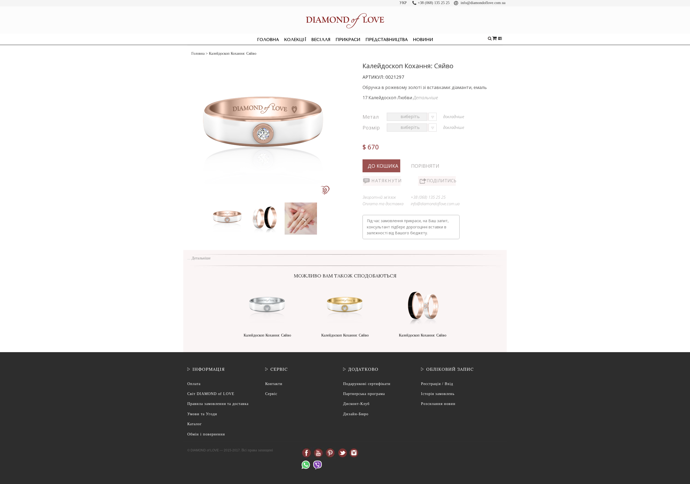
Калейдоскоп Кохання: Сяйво (267, 335)
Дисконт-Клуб (356, 404)
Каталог (194, 424)
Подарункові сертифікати (367, 384)
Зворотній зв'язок (379, 197)
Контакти (273, 384)
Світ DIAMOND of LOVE (210, 394)
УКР (403, 3)
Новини (423, 39)
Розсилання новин (438, 404)
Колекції (295, 39)
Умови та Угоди (202, 414)
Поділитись (441, 181)
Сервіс (271, 394)
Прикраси (348, 39)
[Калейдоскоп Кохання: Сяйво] (228, 204)
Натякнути (386, 181)
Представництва (386, 39)
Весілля (320, 39)
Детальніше (425, 98)
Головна (268, 39)
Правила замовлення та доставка (218, 404)
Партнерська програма (364, 394)
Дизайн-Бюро (355, 414)
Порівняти (425, 166)
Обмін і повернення (206, 434)
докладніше (453, 116)
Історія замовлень (437, 394)
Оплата (194, 384)
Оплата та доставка (383, 203)
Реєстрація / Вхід (437, 384)
